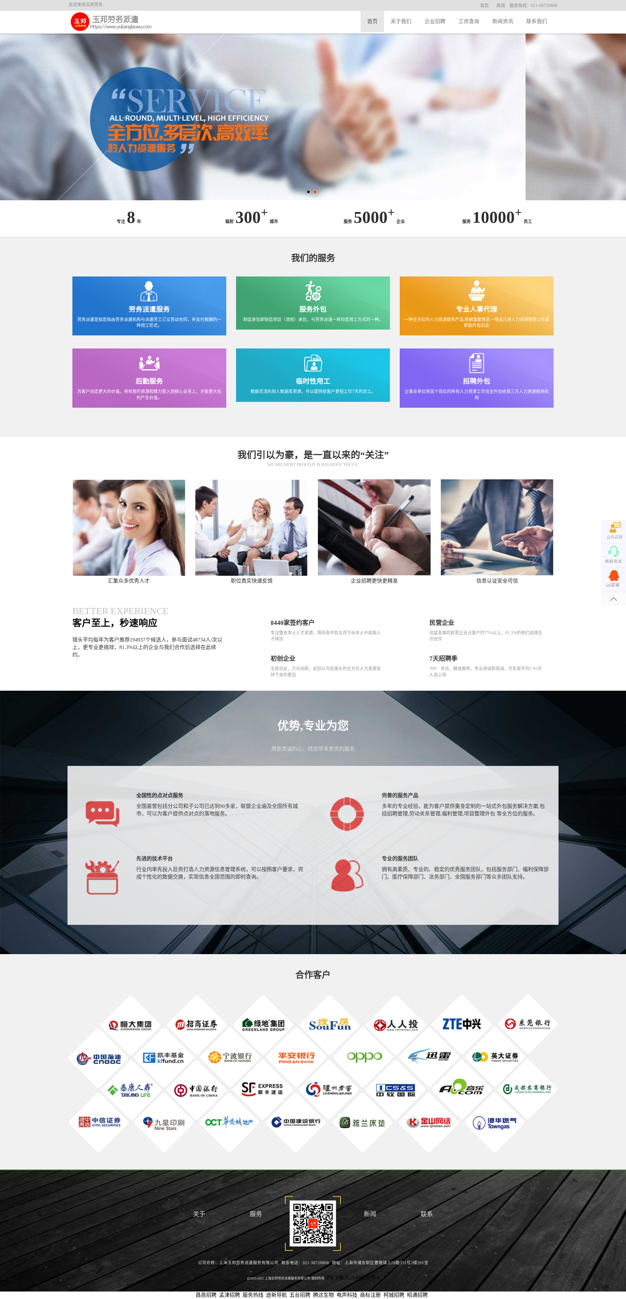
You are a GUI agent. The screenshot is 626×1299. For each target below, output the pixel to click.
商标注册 (370, 1295)
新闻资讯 (502, 21)
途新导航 (276, 1295)
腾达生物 (323, 1295)
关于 (199, 1214)
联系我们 (536, 21)
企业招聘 (435, 21)
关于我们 (401, 21)
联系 (427, 1214)
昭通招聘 (417, 1295)
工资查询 (468, 21)
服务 (256, 1214)
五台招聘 (300, 1295)
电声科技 (346, 1295)
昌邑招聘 (206, 1295)
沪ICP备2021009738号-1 (352, 1277)
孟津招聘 (229, 1295)
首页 (484, 5)
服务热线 (253, 1295)
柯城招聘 (393, 1295)
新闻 (501, 5)
